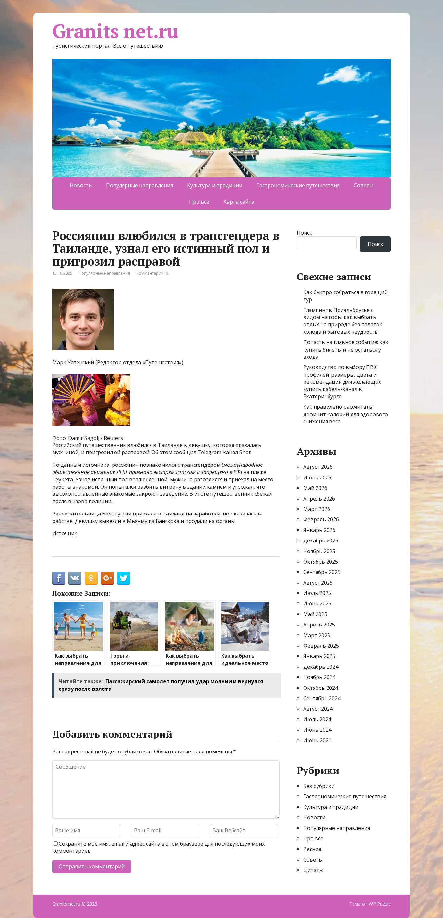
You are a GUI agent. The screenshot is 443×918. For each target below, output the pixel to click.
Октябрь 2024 (320, 687)
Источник (64, 533)
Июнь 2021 (317, 740)
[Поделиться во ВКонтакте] (74, 578)
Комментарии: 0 (152, 273)
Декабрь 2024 (320, 666)
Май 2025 (315, 614)
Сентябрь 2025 (322, 572)
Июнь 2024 (317, 729)
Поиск (304, 232)
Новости (81, 185)
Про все (199, 201)
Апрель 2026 (319, 498)
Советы (363, 185)
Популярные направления (139, 185)
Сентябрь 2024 (322, 698)
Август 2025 (318, 582)
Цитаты (313, 870)
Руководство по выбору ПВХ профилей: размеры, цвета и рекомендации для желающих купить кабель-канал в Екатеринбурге (342, 382)
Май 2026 (315, 487)
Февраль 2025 (321, 645)
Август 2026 (318, 466)
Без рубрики (319, 785)
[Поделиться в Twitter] (123, 578)
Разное (312, 848)
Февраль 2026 (321, 519)
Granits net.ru (115, 31)
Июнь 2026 (317, 477)
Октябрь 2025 (320, 561)
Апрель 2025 (319, 624)
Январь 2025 (319, 656)
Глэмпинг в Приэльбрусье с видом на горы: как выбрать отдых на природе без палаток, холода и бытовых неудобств (343, 320)
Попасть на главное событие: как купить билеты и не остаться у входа (345, 349)
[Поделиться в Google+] (107, 578)
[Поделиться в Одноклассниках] (91, 578)
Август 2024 (318, 708)
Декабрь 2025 (320, 540)
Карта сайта (238, 201)
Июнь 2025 (317, 603)
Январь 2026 (319, 530)
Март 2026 (316, 509)
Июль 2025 (317, 593)
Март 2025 (316, 635)
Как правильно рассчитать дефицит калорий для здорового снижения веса (345, 414)
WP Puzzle (380, 904)
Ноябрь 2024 (319, 677)
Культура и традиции (214, 185)
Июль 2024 (317, 719)
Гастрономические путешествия (298, 185)
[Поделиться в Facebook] (58, 578)
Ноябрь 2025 (319, 551)
